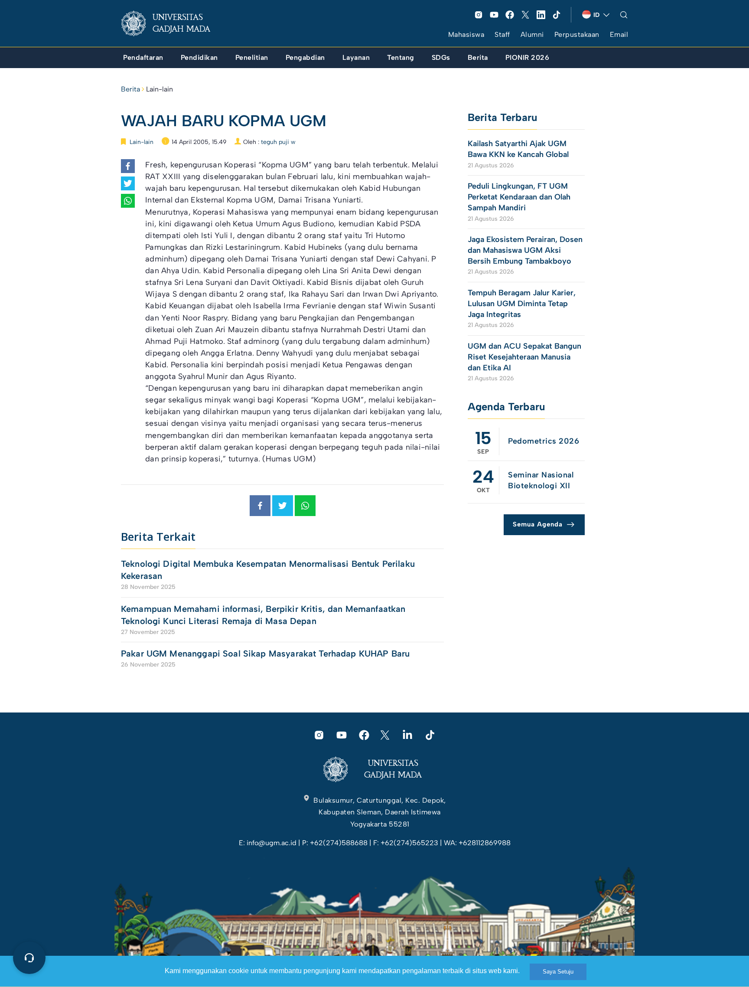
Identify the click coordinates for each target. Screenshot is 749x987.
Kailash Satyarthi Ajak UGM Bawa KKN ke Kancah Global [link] (518, 149)
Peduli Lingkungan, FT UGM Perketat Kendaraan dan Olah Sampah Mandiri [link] (519, 196)
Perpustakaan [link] (576, 34)
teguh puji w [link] (278, 142)
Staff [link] (502, 34)
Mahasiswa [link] (466, 34)
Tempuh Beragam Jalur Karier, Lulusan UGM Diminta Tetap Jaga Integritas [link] (522, 303)
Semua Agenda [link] (538, 524)
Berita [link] (130, 89)
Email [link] (619, 34)
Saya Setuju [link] (558, 971)
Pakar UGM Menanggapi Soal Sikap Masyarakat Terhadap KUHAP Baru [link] (265, 653)
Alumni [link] (532, 34)
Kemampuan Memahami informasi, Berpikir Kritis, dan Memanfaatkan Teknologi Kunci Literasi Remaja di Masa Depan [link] (263, 615)
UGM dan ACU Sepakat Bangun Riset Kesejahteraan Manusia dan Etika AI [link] (524, 357)
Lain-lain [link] (159, 89)
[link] (172, 23)
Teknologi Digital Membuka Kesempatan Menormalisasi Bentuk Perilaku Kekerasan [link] (268, 570)
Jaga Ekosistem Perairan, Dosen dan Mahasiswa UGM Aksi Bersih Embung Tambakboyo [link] (525, 250)
